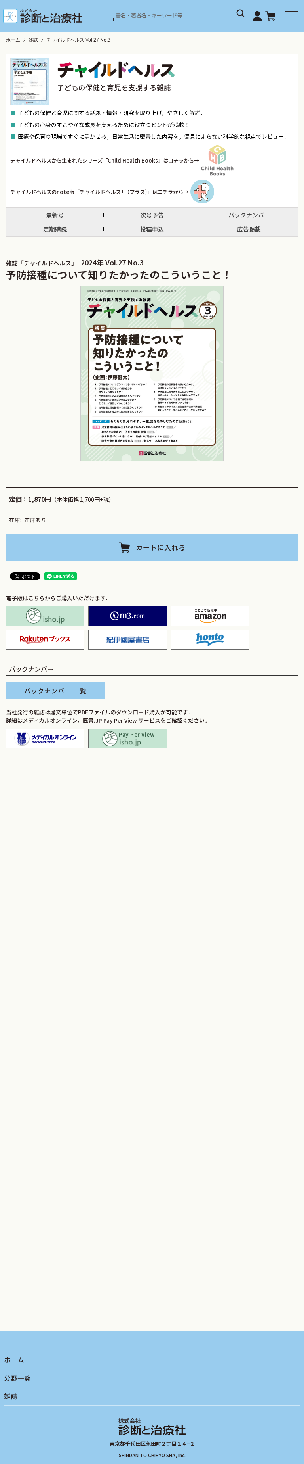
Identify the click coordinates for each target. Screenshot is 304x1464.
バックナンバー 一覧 (55, 690)
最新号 (55, 215)
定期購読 (55, 229)
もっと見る (155, 965)
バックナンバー (249, 215)
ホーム (13, 40)
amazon (210, 616)
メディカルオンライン (45, 738)
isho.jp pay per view (127, 738)
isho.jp (45, 616)
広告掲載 (249, 229)
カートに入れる (161, 547)
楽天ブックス (45, 639)
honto (210, 639)
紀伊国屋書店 (127, 639)
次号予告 (152, 215)
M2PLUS (127, 616)
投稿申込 (152, 229)
